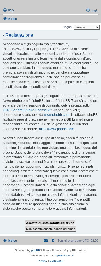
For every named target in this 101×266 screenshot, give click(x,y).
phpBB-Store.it (63, 255)
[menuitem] (8, 10)
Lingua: (67, 27)
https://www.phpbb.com (56, 129)
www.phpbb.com (56, 115)
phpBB (35, 250)
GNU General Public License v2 (27, 110)
